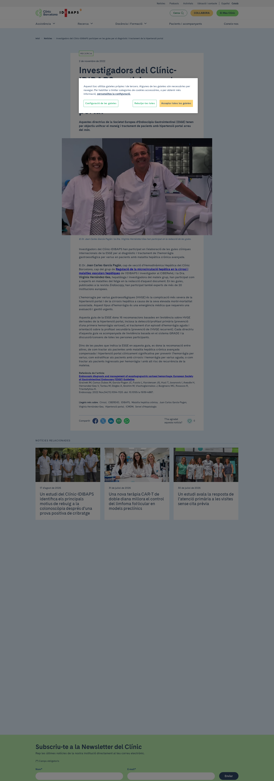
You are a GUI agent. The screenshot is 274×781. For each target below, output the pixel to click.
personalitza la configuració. (114, 93)
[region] (138, 95)
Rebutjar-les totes (144, 103)
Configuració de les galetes (101, 103)
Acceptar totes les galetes (176, 103)
